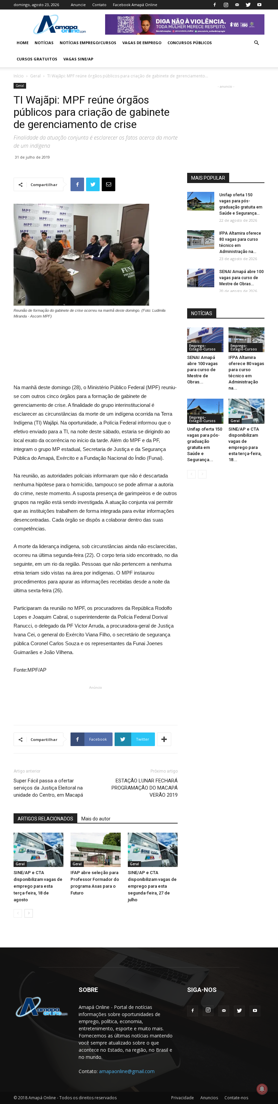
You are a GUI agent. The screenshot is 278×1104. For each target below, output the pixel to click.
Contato (99, 4)
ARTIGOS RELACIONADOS (45, 818)
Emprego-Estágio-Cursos (202, 347)
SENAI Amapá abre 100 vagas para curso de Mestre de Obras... (241, 277)
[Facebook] (215, 5)
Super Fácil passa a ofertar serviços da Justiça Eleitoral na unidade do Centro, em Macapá (48, 788)
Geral (35, 76)
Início (19, 76)
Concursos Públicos (189, 42)
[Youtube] (259, 5)
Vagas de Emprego (141, 42)
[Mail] (237, 5)
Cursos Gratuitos (37, 58)
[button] (256, 43)
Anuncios (209, 1098)
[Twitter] (248, 5)
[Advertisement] (95, 338)
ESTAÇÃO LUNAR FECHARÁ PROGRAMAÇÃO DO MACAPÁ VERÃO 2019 (145, 788)
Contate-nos (236, 1098)
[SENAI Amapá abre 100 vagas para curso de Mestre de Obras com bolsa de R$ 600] (200, 278)
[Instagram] (226, 5)
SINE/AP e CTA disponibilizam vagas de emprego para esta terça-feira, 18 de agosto (38, 886)
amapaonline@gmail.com (127, 1071)
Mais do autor (96, 818)
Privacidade (182, 1098)
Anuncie (78, 4)
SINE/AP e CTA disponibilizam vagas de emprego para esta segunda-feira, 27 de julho (152, 886)
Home (22, 42)
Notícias (44, 42)
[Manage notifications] (262, 1089)
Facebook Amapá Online (135, 4)
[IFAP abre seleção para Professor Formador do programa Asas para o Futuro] (95, 850)
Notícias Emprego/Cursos (88, 42)
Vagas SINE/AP (78, 58)
